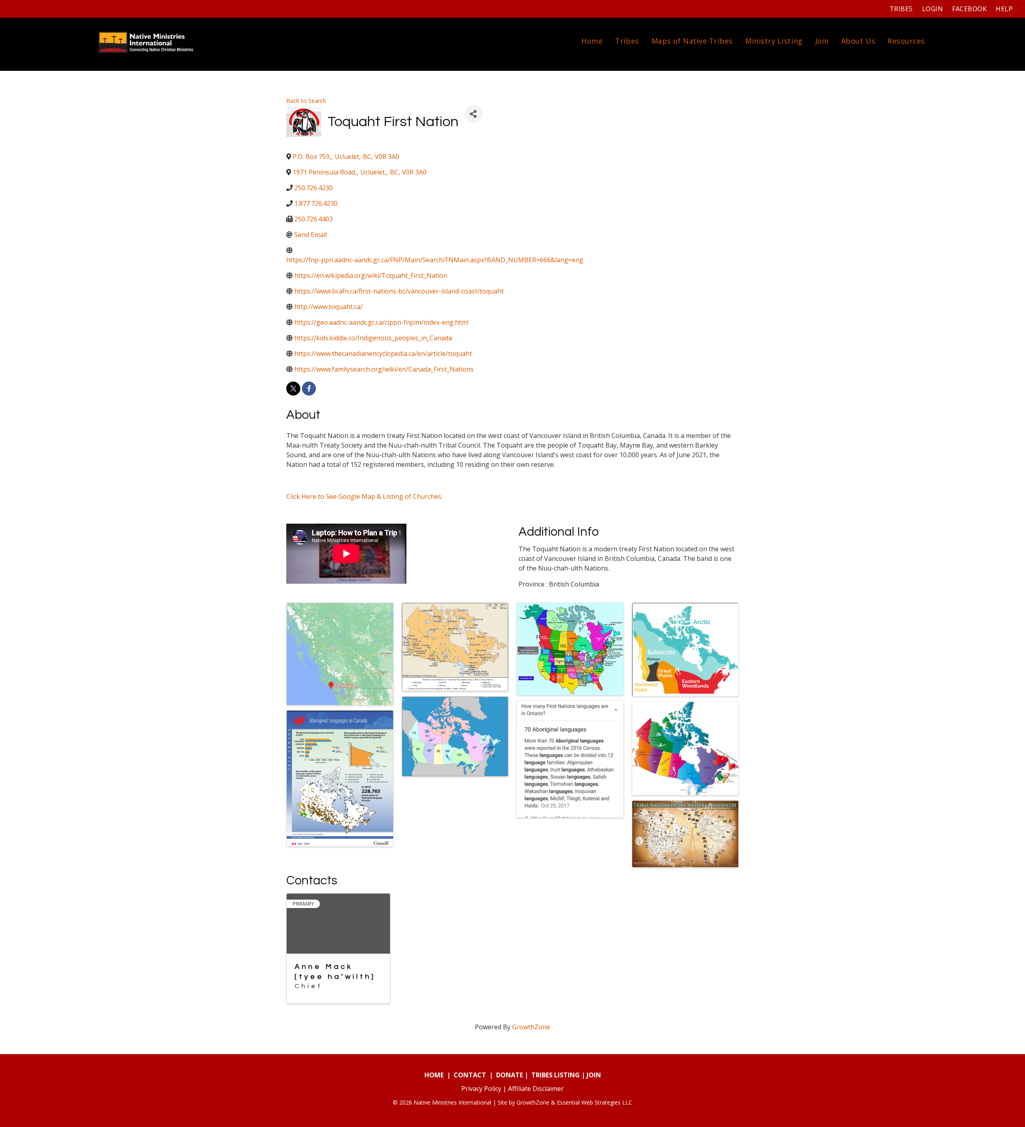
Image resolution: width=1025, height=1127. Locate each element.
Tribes (901, 8)
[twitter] (293, 389)
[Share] (473, 114)
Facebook (969, 8)
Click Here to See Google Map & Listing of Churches (363, 496)
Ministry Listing (774, 41)
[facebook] (309, 389)
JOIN (594, 1075)
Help (1004, 8)
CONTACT (470, 1075)
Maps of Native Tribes (692, 41)
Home (592, 41)
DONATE (509, 1075)
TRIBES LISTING (555, 1075)
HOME (434, 1075)
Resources (906, 41)
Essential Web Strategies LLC (594, 1102)
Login (932, 8)
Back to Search (306, 100)
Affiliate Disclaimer (536, 1088)
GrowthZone (531, 1027)
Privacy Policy (481, 1088)
